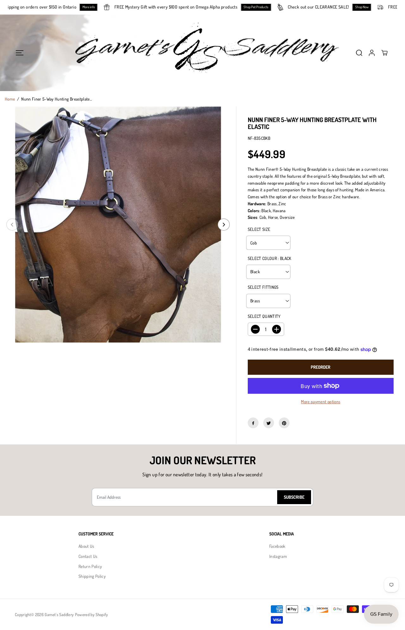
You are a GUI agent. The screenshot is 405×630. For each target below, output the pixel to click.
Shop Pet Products (263, 7)
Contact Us (87, 556)
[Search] (359, 53)
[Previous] (12, 225)
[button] (19, 53)
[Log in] (371, 53)
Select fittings (263, 287)
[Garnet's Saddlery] (202, 53)
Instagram (278, 556)
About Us (86, 546)
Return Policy (90, 566)
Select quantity (264, 316)
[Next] (224, 225)
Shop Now (369, 7)
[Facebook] (253, 423)
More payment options (320, 401)
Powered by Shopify (91, 614)
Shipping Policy (92, 576)
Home (10, 99)
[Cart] (384, 53)
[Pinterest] (284, 423)
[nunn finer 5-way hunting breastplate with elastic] (118, 225)
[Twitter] (268, 423)
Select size (259, 229)
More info (96, 7)
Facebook (277, 546)
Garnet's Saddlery (59, 614)
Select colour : (269, 258)
